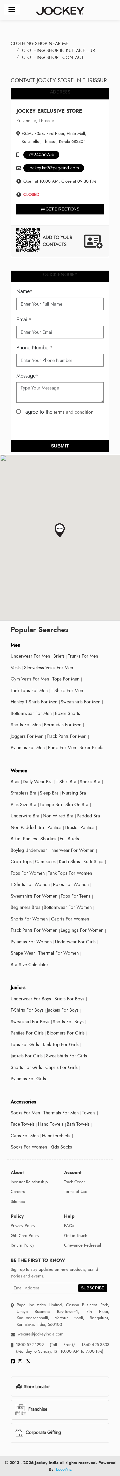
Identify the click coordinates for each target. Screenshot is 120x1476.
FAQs (69, 1226)
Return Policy (22, 1245)
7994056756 (41, 154)
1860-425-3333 (92, 1345)
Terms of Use (75, 1192)
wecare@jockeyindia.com (40, 1334)
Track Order (74, 1182)
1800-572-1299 (30, 1345)
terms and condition (73, 412)
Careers (18, 1192)
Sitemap (18, 1202)
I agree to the (57, 412)
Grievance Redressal (82, 1245)
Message (27, 376)
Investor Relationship (29, 1182)
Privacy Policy (23, 1226)
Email (23, 319)
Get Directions (62, 209)
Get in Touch (75, 1236)
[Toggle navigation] (12, 9)
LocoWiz (64, 1469)
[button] (60, 530)
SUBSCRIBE (92, 1288)
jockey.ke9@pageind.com (53, 168)
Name (24, 291)
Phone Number (34, 347)
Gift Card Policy (25, 1236)
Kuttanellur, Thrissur (35, 121)
